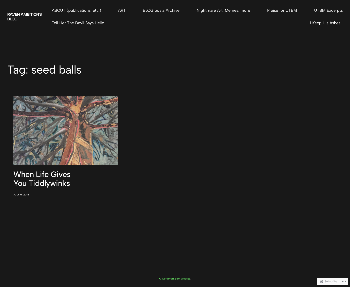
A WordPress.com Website (174, 278)
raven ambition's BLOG (24, 16)
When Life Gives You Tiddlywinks (41, 179)
